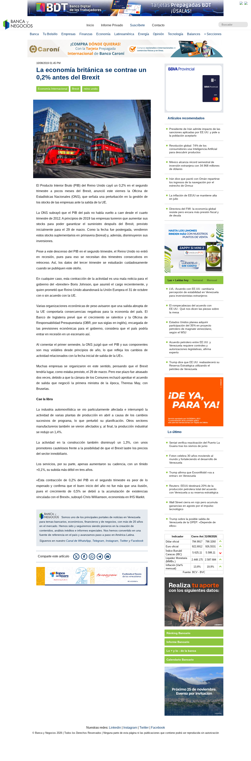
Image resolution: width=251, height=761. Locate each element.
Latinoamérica (124, 34)
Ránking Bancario (178, 633)
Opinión (158, 34)
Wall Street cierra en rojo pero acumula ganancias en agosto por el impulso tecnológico (193, 506)
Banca (34, 34)
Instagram (112, 540)
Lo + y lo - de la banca (181, 650)
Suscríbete (137, 25)
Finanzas (85, 34)
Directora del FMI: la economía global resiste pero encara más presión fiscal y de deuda (194, 212)
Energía (143, 34)
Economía (103, 34)
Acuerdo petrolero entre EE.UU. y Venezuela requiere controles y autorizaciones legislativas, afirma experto (190, 347)
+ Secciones (212, 34)
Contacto (158, 25)
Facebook (137, 540)
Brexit (75, 88)
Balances (193, 34)
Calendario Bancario (180, 659)
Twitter (124, 540)
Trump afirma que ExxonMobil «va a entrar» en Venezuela (191, 474)
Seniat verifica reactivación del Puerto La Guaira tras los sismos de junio (194, 444)
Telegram (98, 540)
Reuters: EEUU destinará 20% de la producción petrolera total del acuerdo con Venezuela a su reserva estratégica (193, 489)
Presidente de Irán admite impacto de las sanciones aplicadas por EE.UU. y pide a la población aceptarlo (194, 132)
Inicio (90, 25)
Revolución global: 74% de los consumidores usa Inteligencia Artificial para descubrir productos (193, 149)
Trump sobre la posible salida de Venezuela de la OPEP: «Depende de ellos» (192, 522)
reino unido (91, 88)
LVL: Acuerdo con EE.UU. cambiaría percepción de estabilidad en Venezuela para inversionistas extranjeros (194, 292)
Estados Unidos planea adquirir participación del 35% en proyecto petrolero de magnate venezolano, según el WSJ (190, 327)
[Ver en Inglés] (241, 3)
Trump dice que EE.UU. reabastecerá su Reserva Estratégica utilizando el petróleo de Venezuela (194, 366)
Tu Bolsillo (50, 34)
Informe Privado (112, 25)
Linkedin (115, 727)
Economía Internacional (52, 88)
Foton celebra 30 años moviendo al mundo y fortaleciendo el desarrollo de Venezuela (193, 459)
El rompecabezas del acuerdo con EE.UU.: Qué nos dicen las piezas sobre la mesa (194, 309)
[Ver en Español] (245, 3)
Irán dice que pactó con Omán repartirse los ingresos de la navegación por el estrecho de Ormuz (194, 182)
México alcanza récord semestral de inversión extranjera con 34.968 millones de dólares (194, 165)
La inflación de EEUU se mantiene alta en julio (193, 197)
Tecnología (175, 34)
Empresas (68, 34)
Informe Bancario (177, 641)
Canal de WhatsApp (78, 540)
